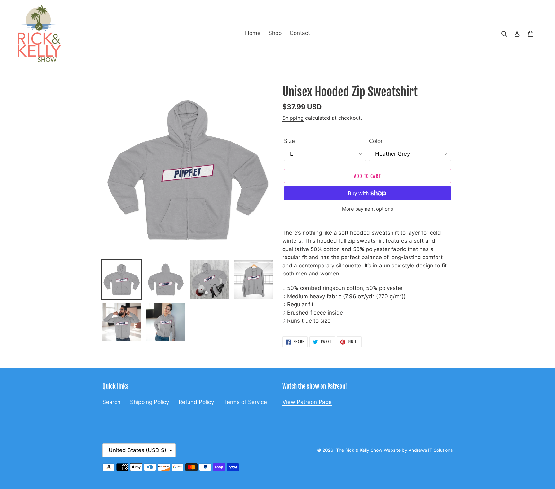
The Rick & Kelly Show (359, 450)
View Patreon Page (307, 402)
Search (111, 402)
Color (376, 141)
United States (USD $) (137, 450)
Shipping (293, 118)
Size (289, 141)
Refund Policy (196, 402)
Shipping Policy (149, 402)
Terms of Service (245, 402)
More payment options (367, 209)
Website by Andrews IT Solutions (418, 450)
